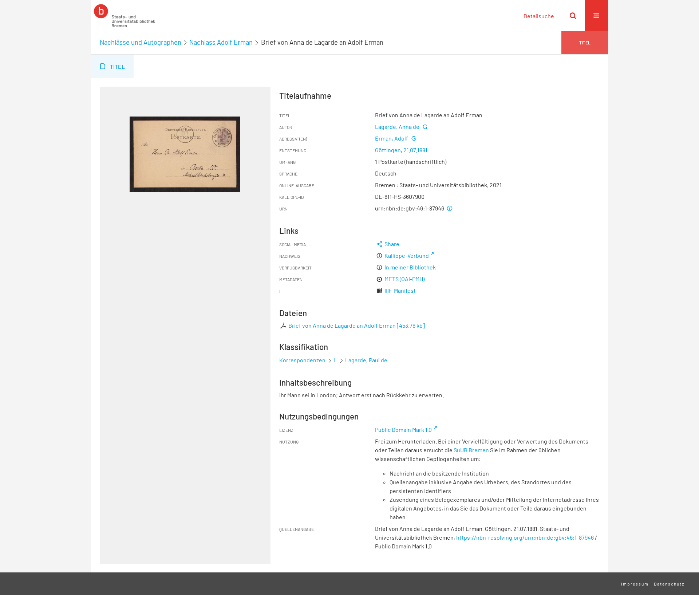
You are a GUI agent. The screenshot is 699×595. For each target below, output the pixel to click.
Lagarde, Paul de (366, 359)
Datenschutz (669, 583)
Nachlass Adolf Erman (221, 42)
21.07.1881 (415, 149)
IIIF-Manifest (400, 290)
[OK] (573, 15)
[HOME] (124, 15)
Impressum (635, 583)
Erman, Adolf (391, 138)
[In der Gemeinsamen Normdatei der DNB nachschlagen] (424, 126)
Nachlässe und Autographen (140, 42)
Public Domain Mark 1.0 (403, 429)
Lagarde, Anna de (397, 126)
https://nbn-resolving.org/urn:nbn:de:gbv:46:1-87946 (525, 537)
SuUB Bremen (471, 449)
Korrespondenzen (302, 359)
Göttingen (388, 149)
